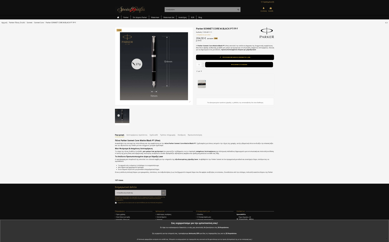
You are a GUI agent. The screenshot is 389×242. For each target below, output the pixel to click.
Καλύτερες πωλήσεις (164, 214)
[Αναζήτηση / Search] (238, 9)
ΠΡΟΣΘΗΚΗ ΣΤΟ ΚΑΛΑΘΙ (239, 64)
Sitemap (159, 219)
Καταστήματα (161, 217)
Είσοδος (200, 214)
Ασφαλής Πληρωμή (122, 219)
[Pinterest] (201, 71)
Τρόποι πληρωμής (167, 135)
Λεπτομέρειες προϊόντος (136, 135)
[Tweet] (199, 71)
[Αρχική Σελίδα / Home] (130, 9)
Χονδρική (181, 135)
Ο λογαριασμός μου (204, 217)
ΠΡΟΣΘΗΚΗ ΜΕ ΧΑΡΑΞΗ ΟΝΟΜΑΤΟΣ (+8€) (236, 57)
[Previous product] (386, 22)
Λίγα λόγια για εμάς (123, 217)
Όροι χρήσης (120, 214)
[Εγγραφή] (163, 192)
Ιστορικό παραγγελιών (205, 219)
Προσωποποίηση (195, 135)
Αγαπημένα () (268, 2)
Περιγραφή (119, 135)
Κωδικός (199, 32)
